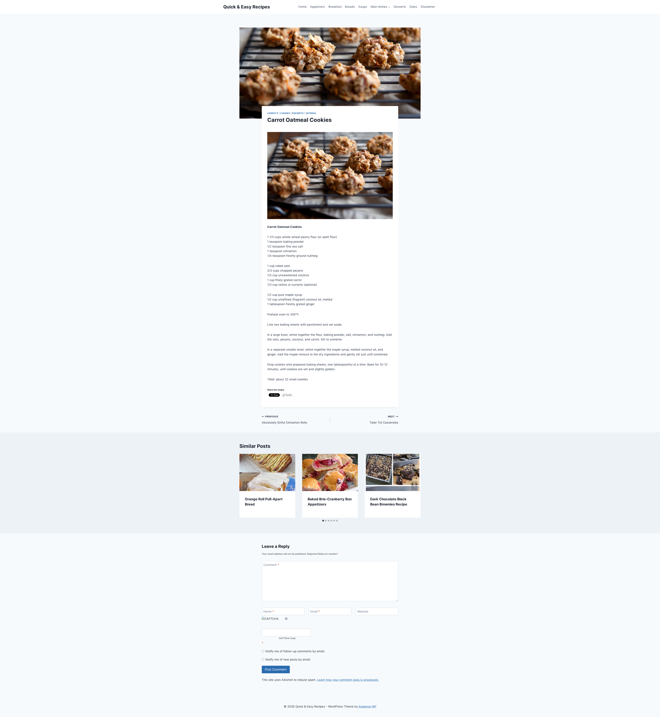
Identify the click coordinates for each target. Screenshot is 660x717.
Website (362, 611)
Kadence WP (367, 706)
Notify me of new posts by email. (288, 659)
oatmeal (311, 113)
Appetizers (317, 6)
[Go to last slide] (246, 486)
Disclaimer (428, 6)
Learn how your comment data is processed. (348, 680)
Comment (271, 565)
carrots (272, 113)
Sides (413, 6)
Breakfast (335, 6)
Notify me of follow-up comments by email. (295, 651)
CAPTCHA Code (287, 638)
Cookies (285, 113)
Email (315, 611)
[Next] (414, 486)
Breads (350, 6)
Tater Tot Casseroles (384, 419)
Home (302, 6)
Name (268, 611)
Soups (362, 6)
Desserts (400, 6)
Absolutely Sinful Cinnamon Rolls (284, 419)
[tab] (323, 520)
